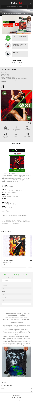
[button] (30, 123)
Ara (16, 304)
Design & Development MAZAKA (24, 400)
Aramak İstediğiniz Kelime (8, 277)
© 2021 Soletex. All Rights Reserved (16, 400)
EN (31, 3)
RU (28, 3)
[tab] (16, 382)
